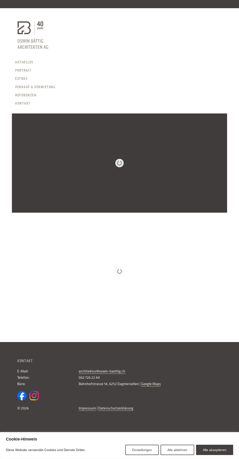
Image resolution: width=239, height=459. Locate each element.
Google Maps (151, 384)
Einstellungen (142, 450)
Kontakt (23, 103)
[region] (119, 445)
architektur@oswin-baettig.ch (102, 371)
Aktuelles (24, 62)
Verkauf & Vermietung (35, 87)
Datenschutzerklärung (115, 408)
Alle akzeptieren (214, 450)
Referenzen (25, 95)
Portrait (23, 70)
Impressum (87, 408)
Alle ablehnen (177, 450)
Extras (21, 78)
